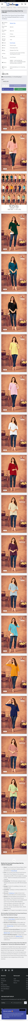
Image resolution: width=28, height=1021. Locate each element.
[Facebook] (2, 970)
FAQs (2, 990)
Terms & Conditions (5, 986)
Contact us (11, 893)
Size (2, 79)
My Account (17, 975)
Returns (15, 982)
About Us (3, 978)
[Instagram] (5, 970)
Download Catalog (8, 89)
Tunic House (12, 42)
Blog (2, 982)
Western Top (9, 7)
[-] (3, 85)
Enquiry (21, 89)
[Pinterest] (12, 970)
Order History (17, 980)
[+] (8, 85)
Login (15, 978)
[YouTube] (9, 970)
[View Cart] (25, 4)
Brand (15, 7)
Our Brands (3, 980)
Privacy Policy (6, 1017)
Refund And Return (5, 988)
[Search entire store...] (22, 4)
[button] (17, 85)
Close (23, 1010)
